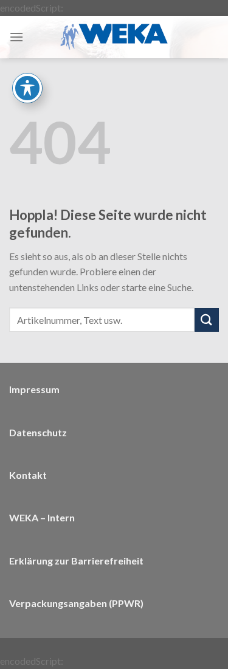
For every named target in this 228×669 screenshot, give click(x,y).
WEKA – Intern (42, 517)
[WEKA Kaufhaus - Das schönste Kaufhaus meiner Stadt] (114, 37)
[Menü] (16, 37)
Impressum (34, 389)
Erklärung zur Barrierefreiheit (76, 560)
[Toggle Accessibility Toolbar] (27, 88)
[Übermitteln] (207, 320)
